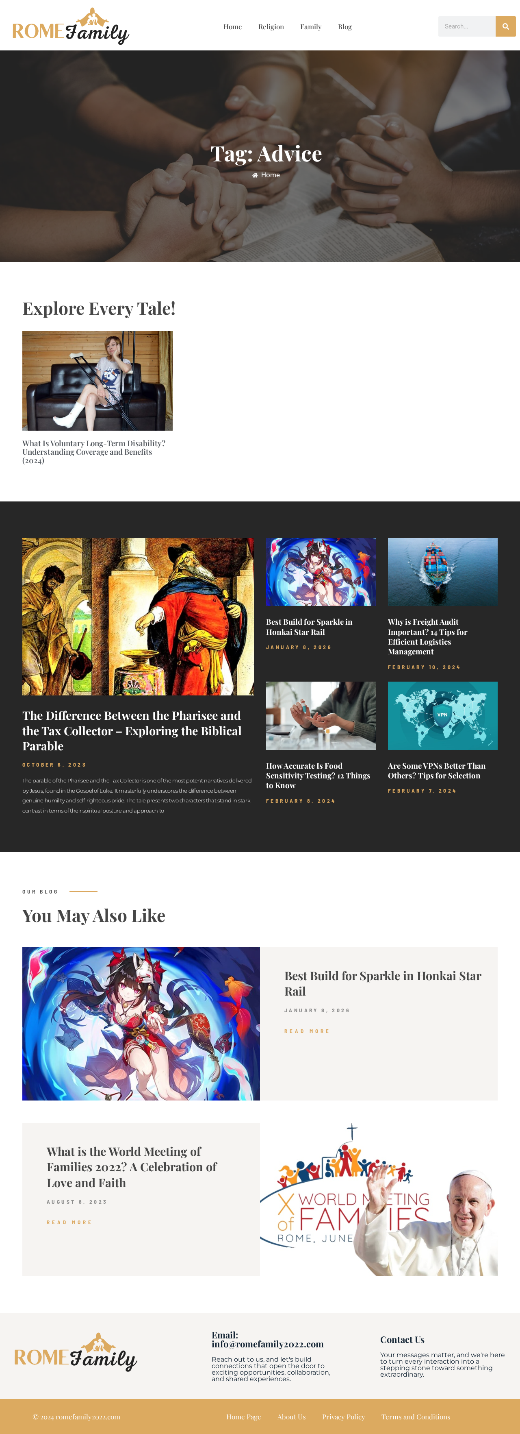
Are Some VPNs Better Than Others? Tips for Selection (437, 770)
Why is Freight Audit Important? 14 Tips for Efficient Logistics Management (428, 636)
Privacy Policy (343, 1416)
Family (311, 26)
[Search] (506, 26)
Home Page (243, 1416)
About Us (291, 1416)
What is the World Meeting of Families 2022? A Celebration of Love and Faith (132, 1166)
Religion (271, 26)
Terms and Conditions (416, 1416)
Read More (307, 1031)
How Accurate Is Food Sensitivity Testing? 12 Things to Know (318, 776)
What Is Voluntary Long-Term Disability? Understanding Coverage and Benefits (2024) (93, 452)
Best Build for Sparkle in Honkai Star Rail (309, 626)
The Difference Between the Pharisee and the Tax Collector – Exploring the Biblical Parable (132, 730)
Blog (345, 26)
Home (232, 26)
